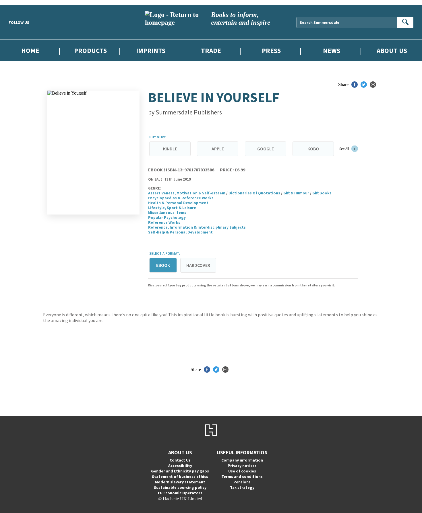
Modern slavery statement (180, 482)
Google (265, 149)
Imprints (150, 50)
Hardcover (198, 265)
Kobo (313, 149)
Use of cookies (242, 471)
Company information (242, 460)
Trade (211, 50)
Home (30, 50)
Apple (218, 149)
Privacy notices (242, 465)
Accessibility (180, 465)
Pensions (242, 482)
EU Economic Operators (180, 492)
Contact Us (180, 460)
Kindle (170, 149)
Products (90, 50)
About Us (392, 50)
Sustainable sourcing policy (180, 487)
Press (271, 50)
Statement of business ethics (180, 476)
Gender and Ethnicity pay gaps (180, 471)
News (331, 50)
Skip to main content (18, 2)
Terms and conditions (242, 476)
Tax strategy (242, 487)
